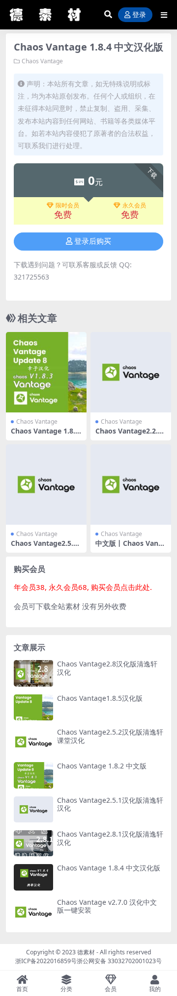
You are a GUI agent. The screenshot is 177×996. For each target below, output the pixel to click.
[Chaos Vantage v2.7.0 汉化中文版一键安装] (33, 911)
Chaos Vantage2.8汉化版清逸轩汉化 (107, 668)
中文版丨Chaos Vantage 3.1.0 (130, 547)
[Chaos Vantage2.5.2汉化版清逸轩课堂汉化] (33, 741)
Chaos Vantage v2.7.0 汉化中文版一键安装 (107, 906)
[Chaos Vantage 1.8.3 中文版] (46, 372)
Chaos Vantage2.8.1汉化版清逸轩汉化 (110, 838)
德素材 (86, 952)
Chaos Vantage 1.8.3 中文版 (45, 435)
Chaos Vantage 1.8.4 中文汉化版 (108, 867)
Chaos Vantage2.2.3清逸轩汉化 (128, 435)
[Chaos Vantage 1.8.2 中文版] (33, 775)
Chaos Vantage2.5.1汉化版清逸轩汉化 (44, 547)
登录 (139, 15)
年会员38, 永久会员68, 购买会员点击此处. (83, 587)
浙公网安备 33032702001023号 (119, 961)
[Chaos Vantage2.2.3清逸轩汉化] (130, 372)
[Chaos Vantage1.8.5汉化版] (33, 707)
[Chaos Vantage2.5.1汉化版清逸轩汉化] (46, 484)
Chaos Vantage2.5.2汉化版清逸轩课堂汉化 (110, 736)
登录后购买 (92, 241)
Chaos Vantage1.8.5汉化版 (100, 698)
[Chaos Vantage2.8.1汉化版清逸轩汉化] (33, 843)
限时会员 (67, 205)
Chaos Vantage (42, 61)
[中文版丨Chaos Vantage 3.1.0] (130, 484)
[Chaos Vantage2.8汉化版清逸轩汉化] (33, 673)
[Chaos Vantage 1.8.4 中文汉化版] (33, 877)
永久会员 (134, 205)
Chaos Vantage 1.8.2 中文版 (102, 765)
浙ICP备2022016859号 (46, 961)
